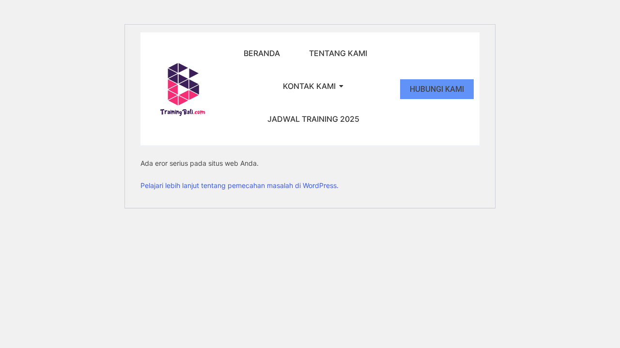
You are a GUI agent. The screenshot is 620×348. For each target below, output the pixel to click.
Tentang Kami (338, 53)
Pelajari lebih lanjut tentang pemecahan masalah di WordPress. (239, 185)
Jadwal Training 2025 (313, 119)
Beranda (262, 53)
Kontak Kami (309, 86)
